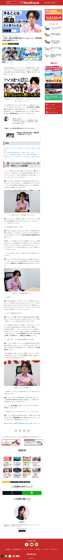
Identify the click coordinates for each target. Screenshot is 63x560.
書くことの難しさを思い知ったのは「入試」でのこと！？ (25, 423)
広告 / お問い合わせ (53, 112)
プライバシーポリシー (28, 549)
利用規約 (8, 549)
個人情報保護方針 (16, 549)
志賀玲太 (19, 118)
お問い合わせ (53, 549)
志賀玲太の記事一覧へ (22, 528)
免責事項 (38, 549)
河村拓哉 (28, 70)
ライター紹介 (51, 104)
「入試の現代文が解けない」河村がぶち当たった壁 (20, 152)
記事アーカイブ (52, 108)
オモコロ (19, 329)
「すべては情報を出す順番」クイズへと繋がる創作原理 (21, 154)
